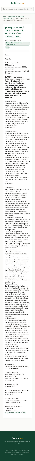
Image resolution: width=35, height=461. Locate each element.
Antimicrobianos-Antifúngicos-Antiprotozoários (14, 43)
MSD (7, 47)
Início (4, 16)
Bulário (17, 3)
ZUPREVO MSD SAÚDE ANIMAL (15, 412)
